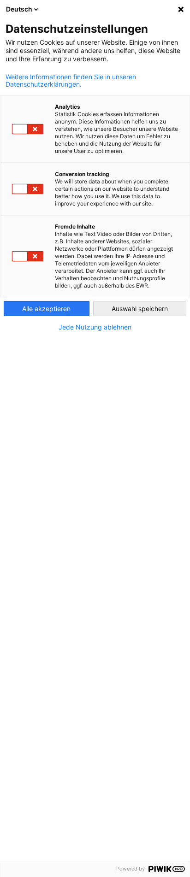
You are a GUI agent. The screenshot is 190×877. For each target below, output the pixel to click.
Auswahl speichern (140, 308)
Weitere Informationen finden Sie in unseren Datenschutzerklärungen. (71, 80)
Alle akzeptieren (46, 308)
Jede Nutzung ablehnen (95, 327)
